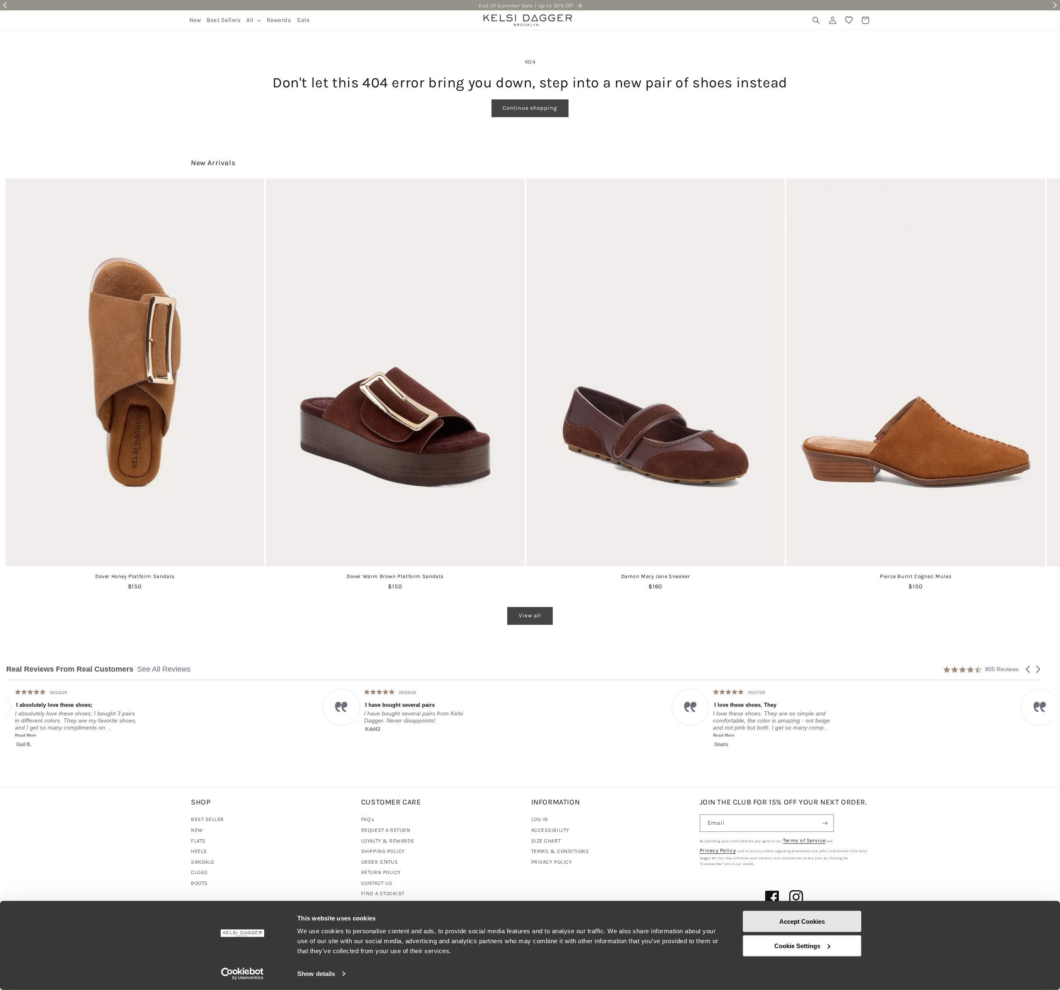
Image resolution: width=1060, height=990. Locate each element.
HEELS (199, 851)
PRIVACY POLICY (551, 862)
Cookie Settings (797, 945)
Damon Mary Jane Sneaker (655, 576)
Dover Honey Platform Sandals (135, 576)
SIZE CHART (546, 841)
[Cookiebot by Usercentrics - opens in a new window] (242, 974)
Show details (316, 973)
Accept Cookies (802, 921)
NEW (197, 830)
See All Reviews (163, 669)
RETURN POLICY (381, 872)
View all (530, 615)
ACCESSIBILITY (550, 830)
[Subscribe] (825, 823)
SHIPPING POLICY (383, 851)
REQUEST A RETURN (386, 830)
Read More (407, 735)
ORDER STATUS (379, 862)
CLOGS (199, 872)
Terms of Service (804, 840)
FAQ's (368, 819)
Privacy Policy (718, 850)
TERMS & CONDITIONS (560, 851)
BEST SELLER (207, 819)
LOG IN (539, 819)
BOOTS (199, 883)
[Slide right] (1030, 325)
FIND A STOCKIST (383, 893)
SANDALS (202, 862)
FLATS (198, 841)
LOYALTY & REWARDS (387, 841)
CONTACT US (376, 883)
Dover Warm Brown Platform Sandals (395, 576)
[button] (253, 20)
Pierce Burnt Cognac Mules (916, 576)
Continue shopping (530, 108)
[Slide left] (30, 325)
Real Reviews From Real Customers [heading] (69, 669)
